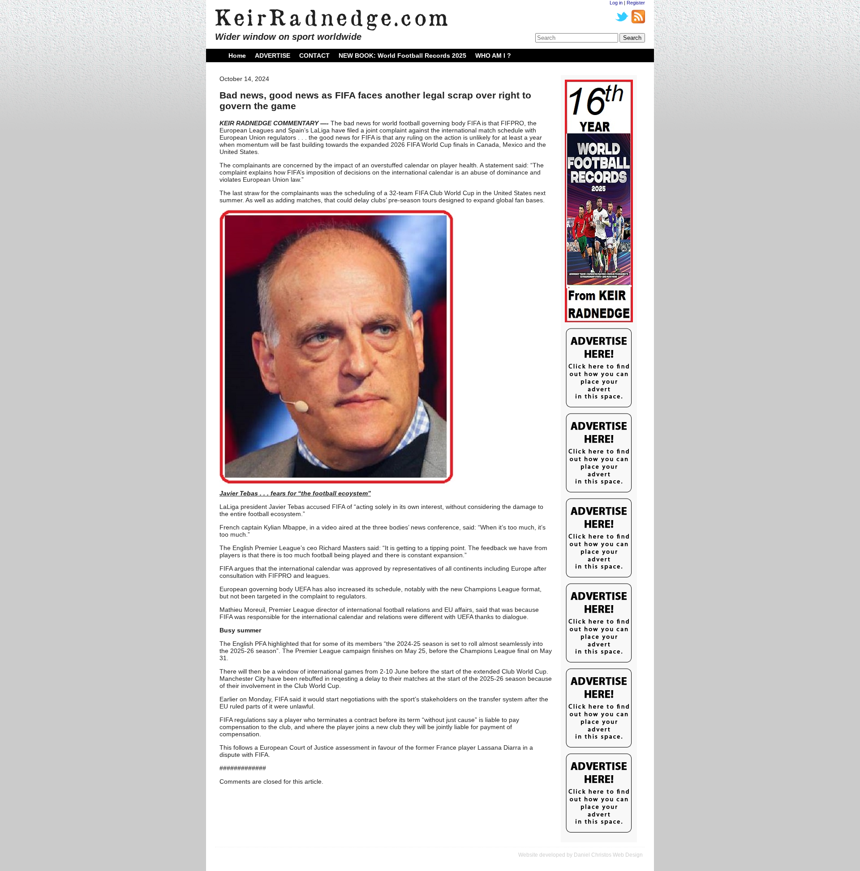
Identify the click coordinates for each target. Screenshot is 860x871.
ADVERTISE (272, 55)
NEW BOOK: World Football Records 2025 (402, 55)
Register (636, 2)
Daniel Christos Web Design (608, 855)
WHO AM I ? (493, 55)
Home (237, 55)
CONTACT (314, 55)
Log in (616, 2)
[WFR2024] (599, 201)
